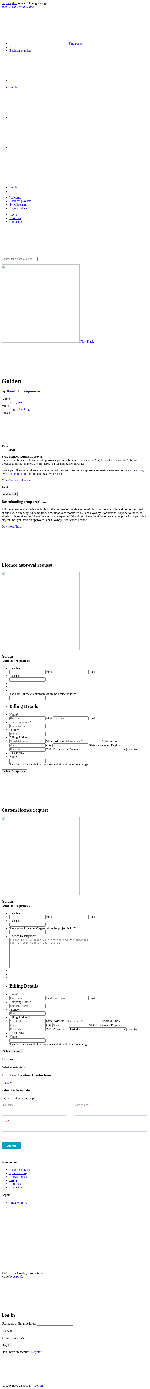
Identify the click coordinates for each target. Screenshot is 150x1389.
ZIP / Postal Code (57, 749)
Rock (12, 402)
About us (15, 218)
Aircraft (18, 1276)
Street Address (55, 741)
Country (132, 749)
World (21, 402)
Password (7, 1330)
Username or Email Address (19, 1323)
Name (13, 714)
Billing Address (19, 737)
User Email (16, 675)
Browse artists (18, 208)
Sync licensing (18, 204)
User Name (16, 668)
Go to (16, 480)
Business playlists (20, 201)
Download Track (12, 526)
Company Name (20, 722)
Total (5, 487)
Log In (38, 1385)
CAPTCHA (16, 753)
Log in (13, 187)
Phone (14, 729)
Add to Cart (9, 494)
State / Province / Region (104, 745)
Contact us (15, 221)
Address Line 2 (111, 741)
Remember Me (15, 1338)
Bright (13, 409)
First (49, 671)
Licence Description (22, 936)
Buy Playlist (9, 3)
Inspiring (24, 409)
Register (7, 1082)
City (49, 745)
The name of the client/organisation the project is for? (42, 693)
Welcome (15, 197)
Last (92, 671)
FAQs (13, 214)
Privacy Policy (18, 1202)
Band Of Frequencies (23, 391)
